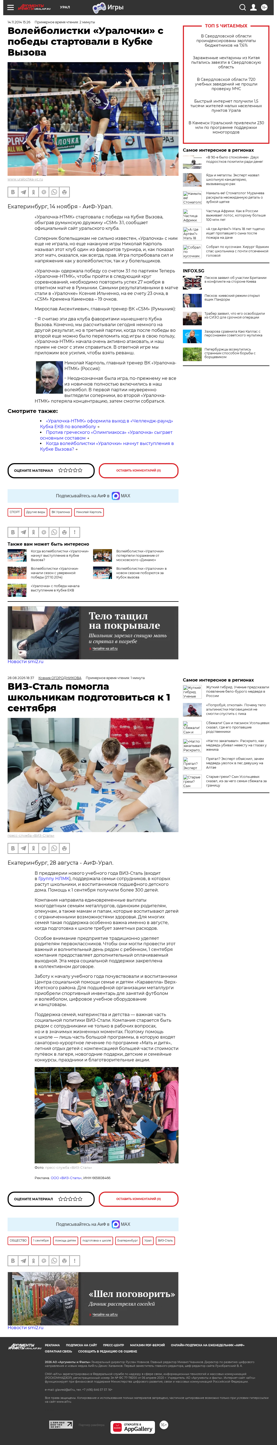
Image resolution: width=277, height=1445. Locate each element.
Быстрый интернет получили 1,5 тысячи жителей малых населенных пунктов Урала (226, 106)
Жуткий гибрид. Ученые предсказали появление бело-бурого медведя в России (237, 691)
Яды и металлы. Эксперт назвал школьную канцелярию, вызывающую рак (232, 179)
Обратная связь (58, 1351)
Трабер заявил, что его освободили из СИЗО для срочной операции (235, 315)
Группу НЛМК (53, 878)
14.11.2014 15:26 (19, 22)
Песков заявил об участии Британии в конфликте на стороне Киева (235, 280)
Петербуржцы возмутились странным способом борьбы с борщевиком (230, 353)
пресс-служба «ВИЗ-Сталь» (31, 835)
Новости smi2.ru (26, 661)
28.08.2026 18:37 (21, 678)
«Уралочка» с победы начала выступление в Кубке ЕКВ (55, 588)
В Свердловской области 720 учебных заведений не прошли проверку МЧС (226, 84)
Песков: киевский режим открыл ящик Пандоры (232, 297)
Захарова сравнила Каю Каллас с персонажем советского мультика (233, 333)
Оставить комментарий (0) (138, 470)
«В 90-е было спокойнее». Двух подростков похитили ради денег (234, 159)
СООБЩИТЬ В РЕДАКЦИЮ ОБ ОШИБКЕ (107, 1351)
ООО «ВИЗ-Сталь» (66, 1178)
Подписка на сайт (81, 1345)
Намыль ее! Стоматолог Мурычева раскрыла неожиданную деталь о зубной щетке (235, 197)
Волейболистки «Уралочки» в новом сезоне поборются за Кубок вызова (141, 572)
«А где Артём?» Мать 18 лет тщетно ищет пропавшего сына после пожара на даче (235, 233)
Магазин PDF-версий (147, 1345)
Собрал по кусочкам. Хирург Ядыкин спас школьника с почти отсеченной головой (237, 251)
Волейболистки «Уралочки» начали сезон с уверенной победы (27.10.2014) (54, 572)
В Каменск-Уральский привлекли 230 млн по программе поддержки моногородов (226, 128)
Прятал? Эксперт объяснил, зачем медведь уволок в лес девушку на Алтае (235, 763)
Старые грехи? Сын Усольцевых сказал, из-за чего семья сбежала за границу (236, 781)
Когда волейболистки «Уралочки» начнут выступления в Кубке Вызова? (60, 555)
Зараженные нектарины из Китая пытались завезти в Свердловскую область (226, 62)
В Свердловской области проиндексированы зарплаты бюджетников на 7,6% (226, 41)
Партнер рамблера (91, 1425)
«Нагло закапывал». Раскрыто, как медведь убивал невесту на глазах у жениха (236, 745)
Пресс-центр (113, 1345)
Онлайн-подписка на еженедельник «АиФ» (208, 1345)
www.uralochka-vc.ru (25, 179)
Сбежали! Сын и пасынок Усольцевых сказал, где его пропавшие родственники (237, 727)
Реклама (52, 1345)
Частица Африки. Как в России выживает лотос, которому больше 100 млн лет (236, 215)
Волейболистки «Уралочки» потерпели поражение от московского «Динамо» (140, 555)
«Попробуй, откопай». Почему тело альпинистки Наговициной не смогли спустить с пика (236, 709)
